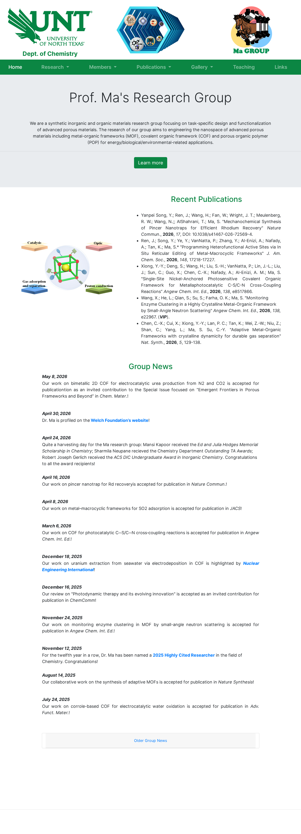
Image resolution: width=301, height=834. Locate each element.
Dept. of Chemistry (50, 53)
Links (281, 67)
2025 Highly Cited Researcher (184, 655)
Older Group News (150, 740)
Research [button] (53, 67)
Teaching (244, 67)
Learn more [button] (150, 163)
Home (15, 67)
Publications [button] (152, 67)
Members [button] (101, 67)
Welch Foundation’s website (119, 420)
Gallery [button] (200, 67)
